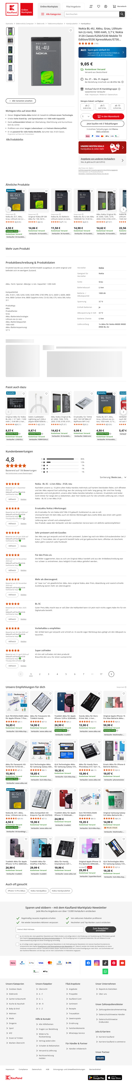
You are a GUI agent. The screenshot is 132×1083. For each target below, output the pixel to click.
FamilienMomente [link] (77, 1028)
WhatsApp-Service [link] (77, 1033)
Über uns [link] (103, 994)
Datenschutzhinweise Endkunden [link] (108, 1020)
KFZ (10, 1033)
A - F (41, 994)
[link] (73, 6)
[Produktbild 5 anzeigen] (10, 68)
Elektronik (13, 994)
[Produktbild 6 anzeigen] (10, 78)
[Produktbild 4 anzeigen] (10, 59)
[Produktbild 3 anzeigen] (10, 50)
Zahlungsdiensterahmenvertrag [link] (112, 1009)
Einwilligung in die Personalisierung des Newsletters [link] (55, 946)
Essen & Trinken (16, 1038)
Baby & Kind (14, 1008)
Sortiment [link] (73, 1003)
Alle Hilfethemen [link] (46, 1024)
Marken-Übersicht (17, 1043)
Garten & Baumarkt (17, 999)
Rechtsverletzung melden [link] (46, 1056)
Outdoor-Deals (15, 989)
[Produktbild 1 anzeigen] (10, 31)
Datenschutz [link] (37, 1069)
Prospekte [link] (73, 994)
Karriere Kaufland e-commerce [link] (112, 1041)
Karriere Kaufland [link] (106, 1037)
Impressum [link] (10, 1069)
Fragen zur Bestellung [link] (48, 1029)
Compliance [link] (23, 1069)
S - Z (41, 1008)
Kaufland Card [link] (75, 999)
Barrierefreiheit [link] (95, 1069)
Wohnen (12, 1013)
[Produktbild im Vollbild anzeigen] (46, 61)
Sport (11, 1028)
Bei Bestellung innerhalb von (104, 82)
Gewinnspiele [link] (75, 1018)
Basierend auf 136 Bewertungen (21, 470)
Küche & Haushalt (16, 1003)
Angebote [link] (73, 989)
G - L (41, 999)
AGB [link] (47, 1069)
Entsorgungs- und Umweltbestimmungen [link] (69, 1069)
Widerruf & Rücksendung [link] (45, 1035)
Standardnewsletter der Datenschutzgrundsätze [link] (44, 938)
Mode (11, 1018)
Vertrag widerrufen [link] (47, 1041)
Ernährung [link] (73, 1023)
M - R (41, 1003)
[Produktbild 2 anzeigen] (10, 40)
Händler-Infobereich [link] (77, 1048)
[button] (62, 459)
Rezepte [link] (72, 1008)
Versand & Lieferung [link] (48, 1050)
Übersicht (43, 989)
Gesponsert (9, 214)
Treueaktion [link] (74, 1013)
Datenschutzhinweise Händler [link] (112, 1014)
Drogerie (12, 1023)
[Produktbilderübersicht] (10, 61)
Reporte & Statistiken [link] (108, 989)
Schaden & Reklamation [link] (49, 1045)
